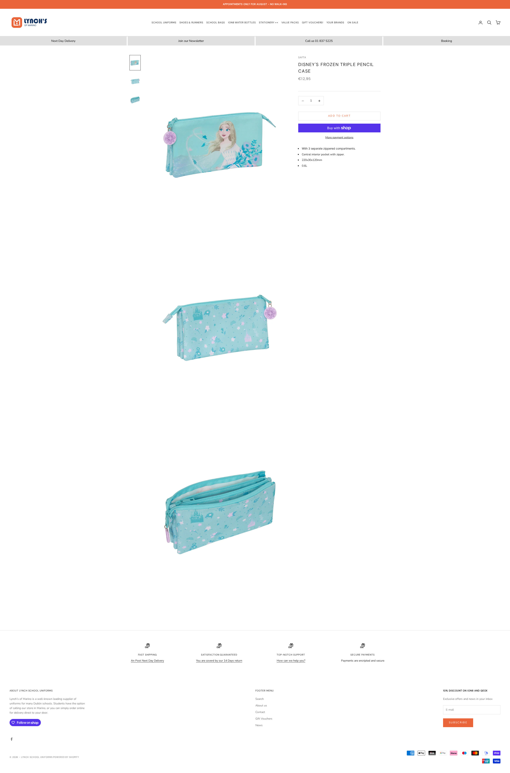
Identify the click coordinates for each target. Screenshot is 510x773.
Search (259, 699)
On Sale (352, 22)
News (259, 725)
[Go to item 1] (135, 62)
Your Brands (335, 22)
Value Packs (290, 22)
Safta (302, 57)
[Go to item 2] (135, 81)
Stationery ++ (268, 22)
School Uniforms (164, 22)
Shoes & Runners (191, 22)
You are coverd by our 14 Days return (219, 661)
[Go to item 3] (135, 100)
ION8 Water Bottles (242, 22)
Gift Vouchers (263, 719)
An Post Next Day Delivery (147, 661)
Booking (446, 41)
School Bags (215, 22)
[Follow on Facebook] (12, 739)
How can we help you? (291, 661)
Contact (260, 712)
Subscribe (458, 722)
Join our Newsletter (191, 41)
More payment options (339, 137)
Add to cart (339, 116)
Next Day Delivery (63, 41)
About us (261, 705)
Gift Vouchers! (312, 22)
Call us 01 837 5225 (319, 41)
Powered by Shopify (66, 757)
